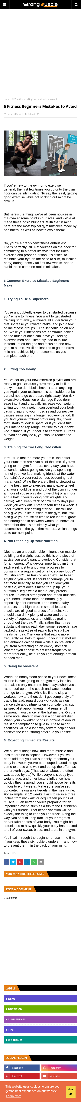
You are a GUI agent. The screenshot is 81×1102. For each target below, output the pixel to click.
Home (7, 99)
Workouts (15, 1040)
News (11, 998)
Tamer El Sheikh (14, 114)
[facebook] (22, 1067)
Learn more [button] (13, 1096)
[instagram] (59, 1067)
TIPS (14, 99)
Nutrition (15, 1009)
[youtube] (59, 1076)
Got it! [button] (70, 1091)
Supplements (16, 1019)
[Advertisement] (40, 51)
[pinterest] (22, 1076)
